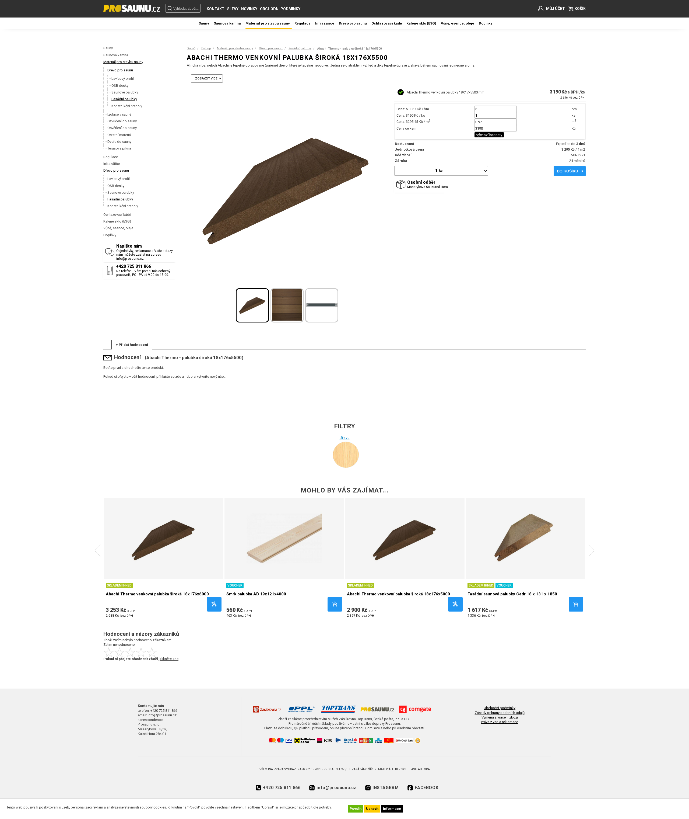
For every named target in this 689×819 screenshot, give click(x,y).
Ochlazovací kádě (117, 215)
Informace (392, 809)
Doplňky (109, 235)
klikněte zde (169, 659)
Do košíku (567, 171)
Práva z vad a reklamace (499, 722)
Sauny (108, 48)
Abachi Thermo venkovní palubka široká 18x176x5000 (398, 594)
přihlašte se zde (168, 376)
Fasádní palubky (300, 48)
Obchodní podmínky (280, 9)
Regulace (110, 157)
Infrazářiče (111, 164)
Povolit (355, 809)
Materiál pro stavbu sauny (123, 62)
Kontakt (215, 9)
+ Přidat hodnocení (132, 345)
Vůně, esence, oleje (118, 228)
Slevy (232, 9)
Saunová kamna (115, 55)
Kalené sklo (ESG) (117, 221)
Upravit (372, 809)
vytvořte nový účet (211, 376)
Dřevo (345, 437)
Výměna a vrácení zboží (499, 717)
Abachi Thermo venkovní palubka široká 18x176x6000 (157, 594)
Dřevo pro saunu (116, 170)
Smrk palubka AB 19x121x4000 (256, 594)
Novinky (249, 9)
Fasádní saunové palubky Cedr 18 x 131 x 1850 (512, 594)
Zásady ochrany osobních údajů (500, 713)
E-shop (206, 48)
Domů (191, 48)
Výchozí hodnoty (489, 135)
